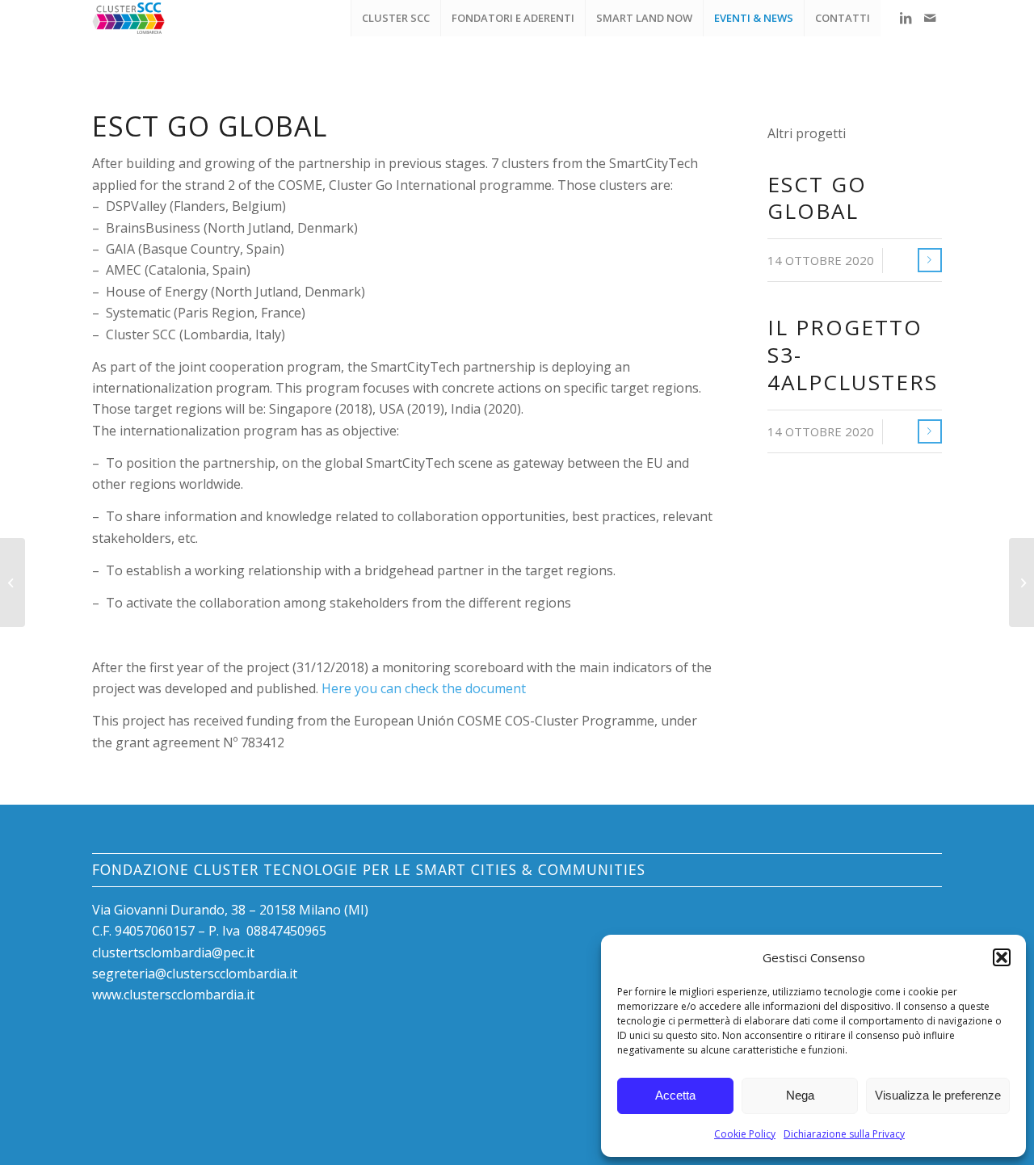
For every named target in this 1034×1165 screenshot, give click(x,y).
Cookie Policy (745, 1134)
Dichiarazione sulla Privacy (844, 1134)
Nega (800, 1095)
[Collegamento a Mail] (930, 18)
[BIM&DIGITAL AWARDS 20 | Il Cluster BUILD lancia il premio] (1021, 582)
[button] (1002, 957)
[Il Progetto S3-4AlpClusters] (12, 582)
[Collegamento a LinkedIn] (905, 18)
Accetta (675, 1095)
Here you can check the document (424, 688)
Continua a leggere (930, 260)
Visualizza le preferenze (938, 1095)
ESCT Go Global (817, 198)
